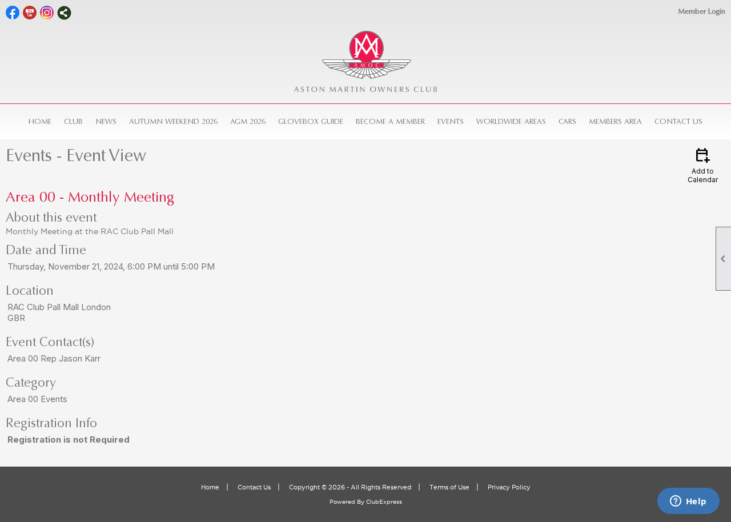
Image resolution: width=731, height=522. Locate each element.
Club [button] (73, 121)
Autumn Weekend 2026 (173, 121)
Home (40, 121)
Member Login (701, 11)
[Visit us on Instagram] (47, 13)
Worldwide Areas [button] (511, 121)
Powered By (348, 502)
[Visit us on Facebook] (13, 13)
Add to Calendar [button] (703, 165)
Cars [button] (567, 121)
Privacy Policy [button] (509, 487)
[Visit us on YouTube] (30, 13)
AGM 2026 (248, 121)
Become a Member (390, 121)
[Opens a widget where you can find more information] (688, 502)
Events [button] (450, 121)
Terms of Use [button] (449, 487)
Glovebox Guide (310, 121)
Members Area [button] (615, 121)
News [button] (106, 121)
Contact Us (678, 121)
